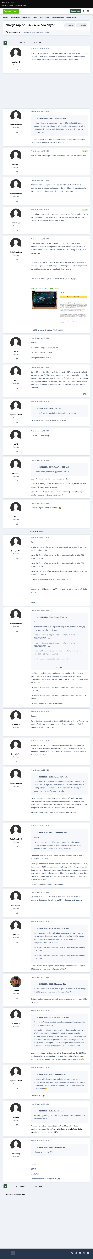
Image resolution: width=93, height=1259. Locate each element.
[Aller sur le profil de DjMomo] (15, 926)
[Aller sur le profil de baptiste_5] (7, 32)
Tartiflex (16, 991)
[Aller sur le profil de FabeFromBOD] (15, 115)
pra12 (16, 381)
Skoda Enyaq (44, 32)
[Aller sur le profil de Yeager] (15, 342)
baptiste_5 (16, 32)
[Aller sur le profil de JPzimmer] (15, 716)
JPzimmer (16, 725)
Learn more (4, 4)
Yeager (16, 351)
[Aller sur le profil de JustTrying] (15, 464)
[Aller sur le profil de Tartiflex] (15, 981)
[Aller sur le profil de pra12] (15, 371)
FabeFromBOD (16, 125)
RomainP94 (15, 551)
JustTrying (16, 473)
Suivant (22, 43)
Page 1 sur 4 (38, 43)
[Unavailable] (59, 289)
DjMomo (15, 935)
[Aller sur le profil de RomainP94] (15, 542)
